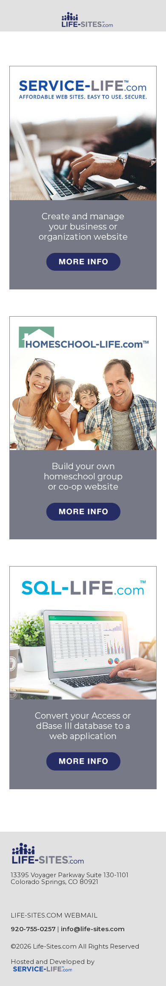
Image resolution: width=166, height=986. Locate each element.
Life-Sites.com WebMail (54, 915)
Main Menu (32, 37)
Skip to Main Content (50, 953)
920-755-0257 (33, 929)
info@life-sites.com (93, 929)
